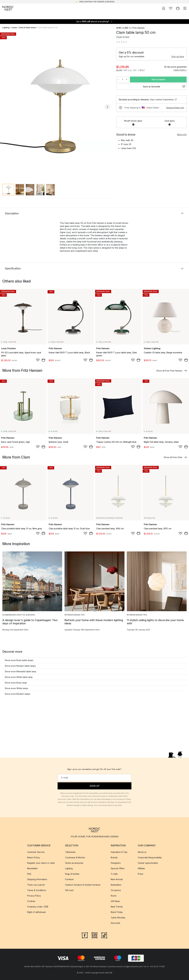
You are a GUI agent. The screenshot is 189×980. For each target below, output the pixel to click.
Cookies (31, 901)
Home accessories (74, 863)
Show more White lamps (16, 688)
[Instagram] (94, 935)
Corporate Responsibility (150, 857)
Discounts (115, 923)
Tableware (70, 852)
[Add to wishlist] (37, 360)
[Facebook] (85, 935)
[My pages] (163, 8)
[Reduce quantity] (118, 79)
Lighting (5, 27)
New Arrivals (117, 879)
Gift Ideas (115, 901)
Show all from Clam (173, 457)
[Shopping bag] (177, 8)
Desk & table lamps (27, 27)
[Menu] (184, 8)
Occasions (116, 890)
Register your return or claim (41, 863)
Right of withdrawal (36, 912)
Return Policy (33, 857)
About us (142, 852)
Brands (114, 857)
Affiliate (141, 868)
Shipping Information (37, 879)
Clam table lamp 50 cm (48, 27)
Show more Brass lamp (16, 682)
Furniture (69, 879)
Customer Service (36, 852)
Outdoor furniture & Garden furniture (82, 885)
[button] (121, 42)
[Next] (107, 107)
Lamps (14, 27)
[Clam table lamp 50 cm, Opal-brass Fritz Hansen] (56, 106)
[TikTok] (104, 935)
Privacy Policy (34, 895)
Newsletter (32, 868)
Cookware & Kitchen (75, 857)
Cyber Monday (118, 917)
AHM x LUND (122, 28)
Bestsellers (116, 885)
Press (140, 874)
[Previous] (5, 107)
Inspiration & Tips (119, 852)
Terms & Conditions (36, 890)
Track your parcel (36, 885)
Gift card (69, 890)
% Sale (114, 874)
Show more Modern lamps (17, 694)
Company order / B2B (37, 906)
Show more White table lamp (19, 677)
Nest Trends (117, 906)
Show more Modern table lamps (20, 666)
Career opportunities (148, 863)
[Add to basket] (43, 360)
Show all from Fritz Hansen (169, 370)
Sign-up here (177, 56)
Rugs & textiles (72, 874)
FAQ (29, 874)
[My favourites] (170, 8)
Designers (116, 863)
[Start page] (8, 8)
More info (182, 134)
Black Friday (117, 912)
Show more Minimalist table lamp (20, 671)
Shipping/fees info (175, 107)
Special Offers (118, 868)
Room (113, 895)
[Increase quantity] (127, 79)
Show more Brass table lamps (19, 660)
